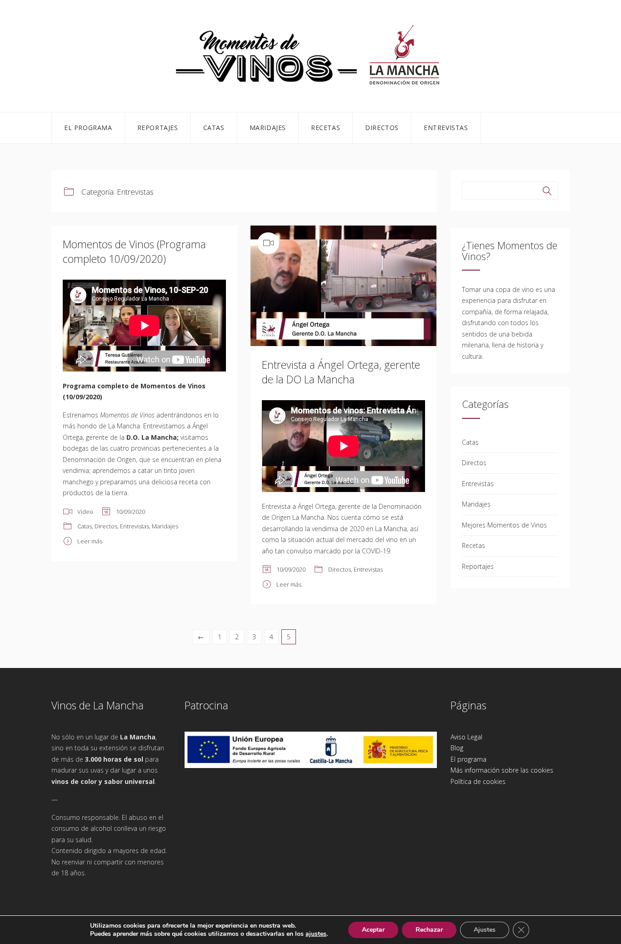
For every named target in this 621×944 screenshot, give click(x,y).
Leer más (89, 541)
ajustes (315, 934)
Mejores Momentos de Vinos (504, 525)
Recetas (325, 127)
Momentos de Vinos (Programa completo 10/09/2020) (134, 251)
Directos (382, 127)
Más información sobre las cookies (502, 770)
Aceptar (373, 929)
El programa (88, 127)
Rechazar (429, 929)
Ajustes (485, 929)
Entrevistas (446, 127)
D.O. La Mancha (151, 437)
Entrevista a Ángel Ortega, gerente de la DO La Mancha (341, 372)
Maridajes (268, 127)
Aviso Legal (466, 737)
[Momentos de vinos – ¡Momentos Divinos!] (310, 54)
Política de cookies (478, 781)
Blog (457, 747)
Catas (214, 127)
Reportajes (157, 127)
